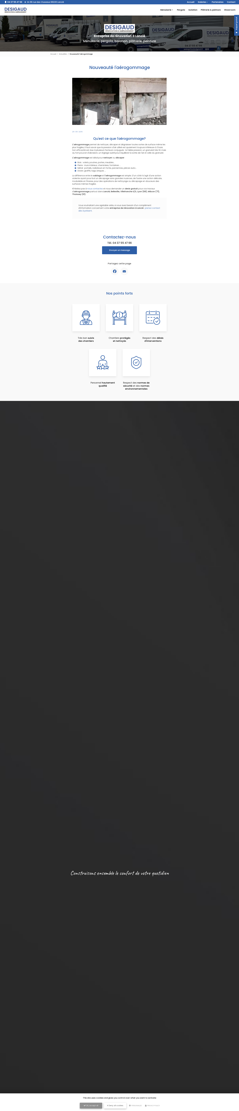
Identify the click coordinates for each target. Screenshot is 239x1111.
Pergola (181, 9)
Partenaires (217, 2)
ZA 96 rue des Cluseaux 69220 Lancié (45, 2)
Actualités (63, 54)
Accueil (190, 2)
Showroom (229, 9)
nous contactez (95, 188)
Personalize (136, 1105)
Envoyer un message (119, 250)
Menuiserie (165, 9)
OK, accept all (92, 1105)
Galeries (202, 2)
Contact (231, 2)
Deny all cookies (115, 1105)
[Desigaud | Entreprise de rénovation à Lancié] (15, 10)
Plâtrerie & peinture (211, 9)
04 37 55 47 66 (14, 2)
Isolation (192, 9)
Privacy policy (153, 1105)
